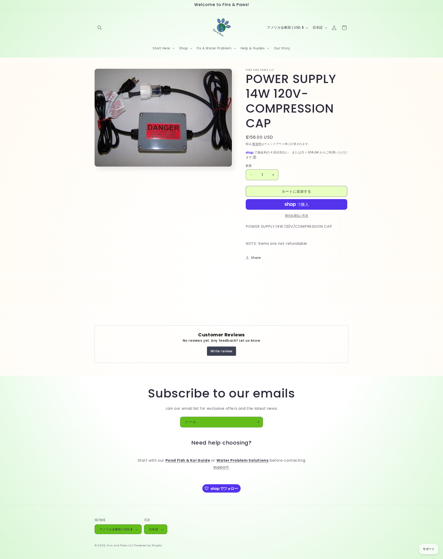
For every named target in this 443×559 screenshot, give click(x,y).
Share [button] (256, 257)
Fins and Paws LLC (120, 545)
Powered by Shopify (148, 545)
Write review (221, 351)
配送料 (256, 144)
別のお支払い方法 (296, 215)
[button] (100, 28)
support (221, 467)
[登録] (258, 422)
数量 (249, 166)
